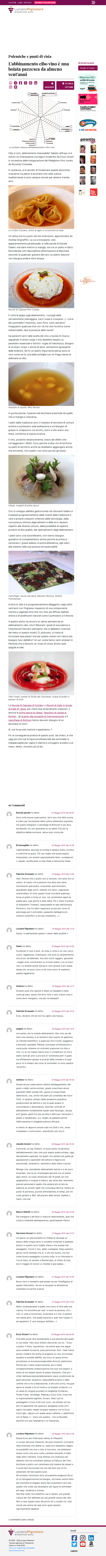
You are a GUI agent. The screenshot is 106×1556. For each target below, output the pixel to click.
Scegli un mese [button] (87, 68)
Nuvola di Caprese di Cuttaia (27, 705)
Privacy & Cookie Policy (18, 1548)
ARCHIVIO (27, 3)
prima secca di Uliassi (30, 712)
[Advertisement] (53, 34)
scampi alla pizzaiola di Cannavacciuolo (42, 716)
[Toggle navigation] (84, 2)
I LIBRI (20, 3)
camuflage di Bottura (19, 720)
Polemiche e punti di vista (29, 56)
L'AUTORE (12, 3)
